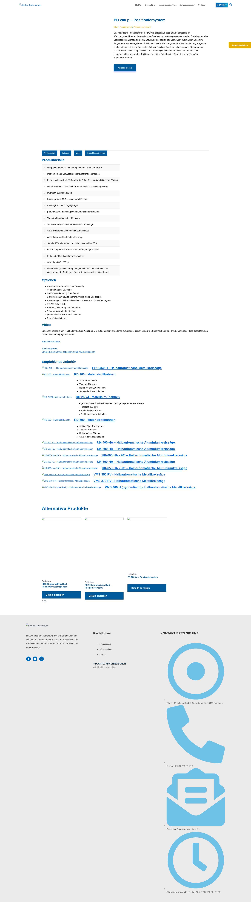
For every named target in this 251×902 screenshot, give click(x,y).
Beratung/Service (187, 5)
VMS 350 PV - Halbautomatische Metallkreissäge (129, 474)
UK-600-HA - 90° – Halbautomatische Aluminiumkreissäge (144, 455)
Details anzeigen (55, 595)
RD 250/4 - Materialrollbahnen (98, 397)
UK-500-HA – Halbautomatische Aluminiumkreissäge (136, 449)
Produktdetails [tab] (49, 153)
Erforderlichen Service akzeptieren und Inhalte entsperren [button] (68, 352)
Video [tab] (78, 153)
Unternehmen (150, 5)
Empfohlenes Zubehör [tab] (96, 153)
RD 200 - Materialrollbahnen (94, 374)
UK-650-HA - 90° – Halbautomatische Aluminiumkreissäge (144, 468)
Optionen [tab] (65, 153)
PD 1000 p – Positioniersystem (142, 577)
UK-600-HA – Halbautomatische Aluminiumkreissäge (136, 461)
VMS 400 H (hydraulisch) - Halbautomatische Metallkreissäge (150, 487)
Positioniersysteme (142, 27)
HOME (138, 5)
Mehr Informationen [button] (51, 341)
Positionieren (126, 27)
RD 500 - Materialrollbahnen (94, 420)
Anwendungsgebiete (167, 5)
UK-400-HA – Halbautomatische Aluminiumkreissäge (136, 442)
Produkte (201, 5)
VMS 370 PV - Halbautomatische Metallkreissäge (129, 481)
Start (116, 27)
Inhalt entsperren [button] (49, 348)
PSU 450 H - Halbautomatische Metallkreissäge (127, 368)
